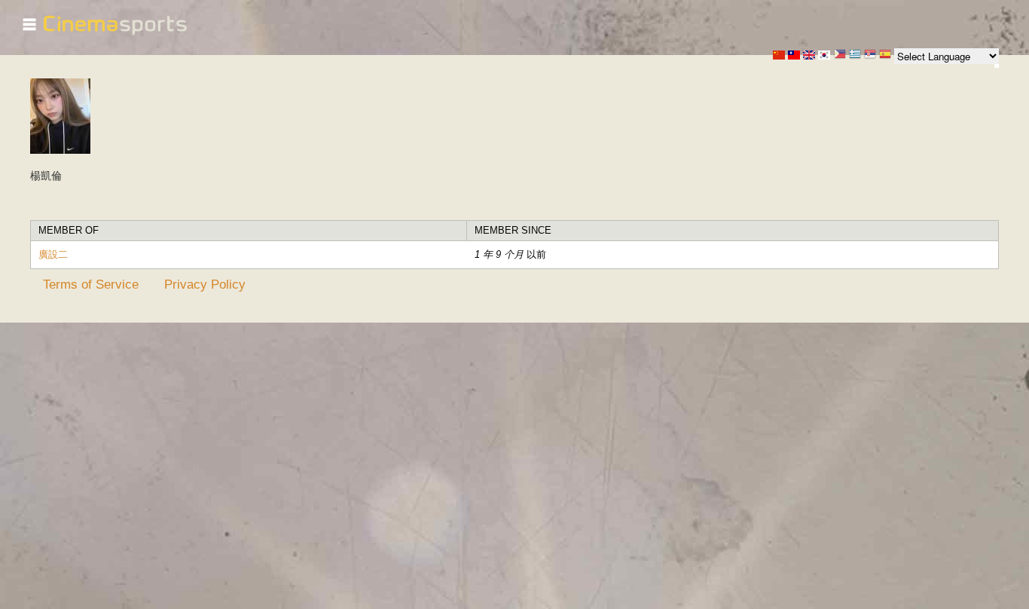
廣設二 (53, 254)
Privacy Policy (205, 284)
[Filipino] (840, 55)
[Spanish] (885, 55)
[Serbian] (870, 55)
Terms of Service (91, 284)
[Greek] (855, 55)
